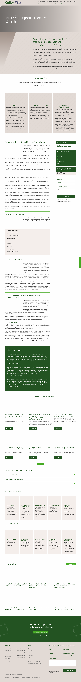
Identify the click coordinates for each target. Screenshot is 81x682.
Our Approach (30, 650)
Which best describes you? (68, 653)
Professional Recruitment (9, 652)
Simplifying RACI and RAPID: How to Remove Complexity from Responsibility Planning (64, 585)
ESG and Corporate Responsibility (34, 653)
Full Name (51, 649)
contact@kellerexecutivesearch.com (64, 146)
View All (40, 464)
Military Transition (8, 658)
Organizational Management (59, 582)
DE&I (29, 652)
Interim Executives (8, 656)
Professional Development (21, 653)
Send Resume (49, 1)
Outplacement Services (9, 660)
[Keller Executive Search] (13, 2)
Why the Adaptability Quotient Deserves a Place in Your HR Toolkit (64, 608)
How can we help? (60, 187)
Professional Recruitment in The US (34, 665)
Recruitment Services (8, 647)
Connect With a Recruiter (80, 262)
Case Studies (55, 1)
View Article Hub (71, 564)
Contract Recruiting (8, 648)
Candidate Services (41, 1)
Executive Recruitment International (34, 663)
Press (29, 657)
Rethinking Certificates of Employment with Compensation (14, 608)
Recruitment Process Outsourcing (8, 654)
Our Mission (30, 647)
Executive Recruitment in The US (34, 661)
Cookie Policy (7, 677)
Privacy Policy (16, 677)
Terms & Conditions (26, 677)
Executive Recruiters (8, 650)
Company (59, 182)
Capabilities (7, 645)
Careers (29, 648)
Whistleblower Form (36, 679)
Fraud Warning (8, 679)
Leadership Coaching (20, 648)
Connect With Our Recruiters (40, 632)
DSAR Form (21, 679)
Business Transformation (20, 655)
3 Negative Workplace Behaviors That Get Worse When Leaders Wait (16, 585)
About (75, 3)
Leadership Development (20, 650)
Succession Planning (8, 661)
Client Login (69, 1)
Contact (74, 1)
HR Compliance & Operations (10, 582)
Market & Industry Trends (33, 582)
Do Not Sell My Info (36, 677)
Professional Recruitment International (35, 666)
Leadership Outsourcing (20, 652)
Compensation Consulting (20, 657)
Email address (59, 179)
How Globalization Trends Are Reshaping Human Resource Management (38, 585)
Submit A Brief (62, 1)
